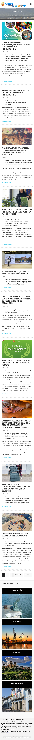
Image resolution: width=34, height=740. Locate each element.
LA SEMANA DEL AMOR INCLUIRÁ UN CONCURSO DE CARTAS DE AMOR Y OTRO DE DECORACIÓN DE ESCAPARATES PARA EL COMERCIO (16, 424)
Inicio (10, 15)
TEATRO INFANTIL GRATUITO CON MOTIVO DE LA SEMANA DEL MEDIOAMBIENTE (15, 92)
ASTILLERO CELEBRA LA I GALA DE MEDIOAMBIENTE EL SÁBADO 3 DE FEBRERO (16, 362)
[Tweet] (16, 5)
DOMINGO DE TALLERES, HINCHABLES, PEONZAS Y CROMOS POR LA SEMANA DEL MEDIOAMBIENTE (16, 45)
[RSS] (19, 5)
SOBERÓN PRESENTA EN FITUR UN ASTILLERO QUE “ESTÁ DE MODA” (15, 272)
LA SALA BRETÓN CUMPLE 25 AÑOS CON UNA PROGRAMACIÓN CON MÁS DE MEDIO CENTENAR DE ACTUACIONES (16, 299)
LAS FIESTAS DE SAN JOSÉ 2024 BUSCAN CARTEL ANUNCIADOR (15, 534)
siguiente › (18, 574)
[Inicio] (6, 3)
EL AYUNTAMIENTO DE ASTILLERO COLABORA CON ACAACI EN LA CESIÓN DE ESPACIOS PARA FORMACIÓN (16, 151)
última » (28, 574)
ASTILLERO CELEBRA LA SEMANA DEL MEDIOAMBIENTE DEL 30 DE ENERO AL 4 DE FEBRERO (17, 212)
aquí (8, 732)
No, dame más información (21, 737)
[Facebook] (13, 5)
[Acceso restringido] (21, 5)
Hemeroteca (15, 15)
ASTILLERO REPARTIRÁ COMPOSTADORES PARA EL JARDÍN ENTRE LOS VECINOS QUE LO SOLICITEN (16, 487)
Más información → (7, 81)
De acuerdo (7, 737)
